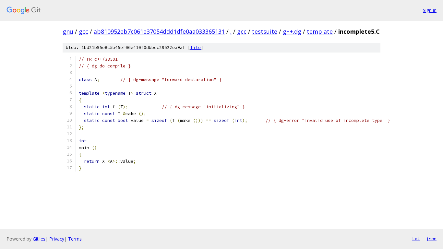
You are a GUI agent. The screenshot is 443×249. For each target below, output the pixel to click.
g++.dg (292, 31)
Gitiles (39, 239)
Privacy (56, 239)
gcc (83, 31)
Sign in (430, 10)
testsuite (264, 31)
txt (416, 239)
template (320, 31)
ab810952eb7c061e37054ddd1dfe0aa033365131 (159, 31)
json (431, 239)
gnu (68, 31)
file (195, 47)
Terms (75, 239)
